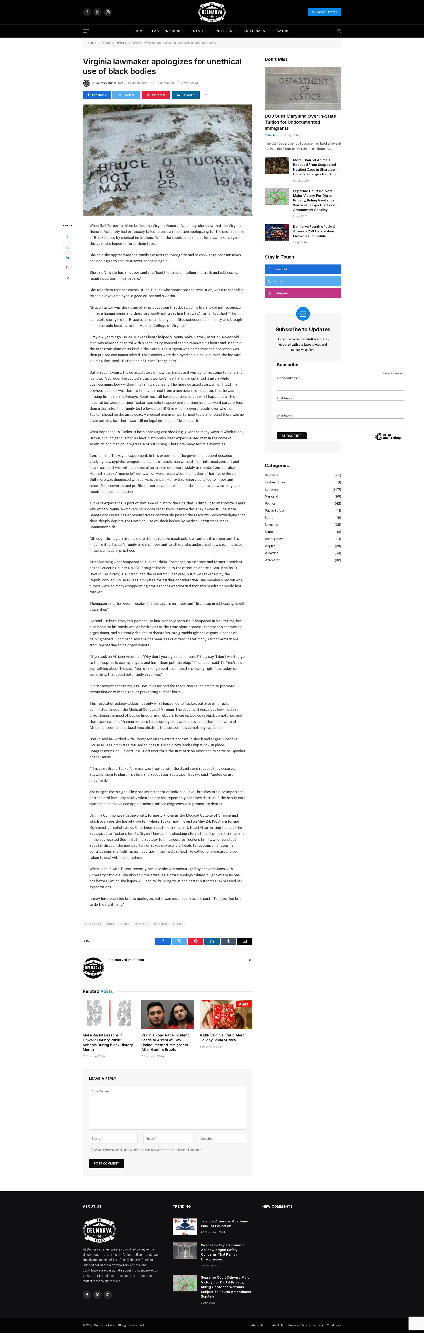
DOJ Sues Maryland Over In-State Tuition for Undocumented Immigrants (300, 122)
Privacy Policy (297, 1325)
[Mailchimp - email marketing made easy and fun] (388, 440)
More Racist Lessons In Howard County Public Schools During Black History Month (108, 1042)
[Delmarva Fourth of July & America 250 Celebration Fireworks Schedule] (277, 232)
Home (139, 31)
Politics (224, 31)
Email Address (288, 378)
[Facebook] (67, 237)
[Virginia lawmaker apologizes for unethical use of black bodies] (167, 160)
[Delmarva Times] (212, 12)
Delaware (271, 475)
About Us (257, 1325)
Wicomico (271, 553)
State (198, 31)
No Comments (165, 82)
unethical (160, 923)
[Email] (67, 278)
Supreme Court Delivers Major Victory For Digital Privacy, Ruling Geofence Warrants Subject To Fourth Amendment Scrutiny (315, 200)
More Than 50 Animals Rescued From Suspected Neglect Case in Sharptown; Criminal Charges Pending (316, 167)
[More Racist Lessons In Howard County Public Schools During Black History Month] (109, 1014)
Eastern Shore (167, 31)
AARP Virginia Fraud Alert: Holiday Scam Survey (222, 1037)
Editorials (254, 31)
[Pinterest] (67, 267)
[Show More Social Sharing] (205, 95)
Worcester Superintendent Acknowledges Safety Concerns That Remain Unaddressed (222, 1252)
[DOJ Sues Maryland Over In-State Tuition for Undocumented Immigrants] (303, 88)
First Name (284, 398)
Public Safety (274, 510)
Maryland (271, 496)
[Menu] (86, 31)
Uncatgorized (274, 539)
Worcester (272, 560)
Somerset (271, 525)
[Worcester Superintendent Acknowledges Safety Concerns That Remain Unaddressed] (185, 1250)
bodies (124, 923)
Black (110, 923)
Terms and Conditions (326, 1325)
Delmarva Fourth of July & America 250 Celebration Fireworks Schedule (314, 231)
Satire (283, 31)
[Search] (339, 31)
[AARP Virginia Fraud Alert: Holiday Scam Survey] (226, 1014)
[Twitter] (67, 247)
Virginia (178, 923)
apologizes (93, 923)
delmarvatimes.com (109, 82)
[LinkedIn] (67, 257)
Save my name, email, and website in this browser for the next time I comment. (148, 1150)
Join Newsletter (324, 12)
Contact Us (276, 1325)
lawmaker (142, 923)
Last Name (284, 416)
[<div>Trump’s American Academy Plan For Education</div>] (185, 1226)
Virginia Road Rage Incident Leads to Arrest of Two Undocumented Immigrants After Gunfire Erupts (165, 1042)
